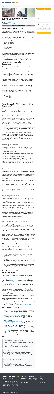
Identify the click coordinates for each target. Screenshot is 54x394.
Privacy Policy (42, 379)
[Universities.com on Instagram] (50, 392)
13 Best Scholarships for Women (34, 379)
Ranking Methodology (24, 382)
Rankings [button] (17, 6)
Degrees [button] (3, 6)
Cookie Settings (42, 382)
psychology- (11, 66)
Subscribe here (5, 372)
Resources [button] (35, 6)
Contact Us (41, 378)
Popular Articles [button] (23, 6)
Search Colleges (23, 378)
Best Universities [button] (10, 6)
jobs (17, 66)
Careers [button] (29, 6)
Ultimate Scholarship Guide (33, 378)
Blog (21, 379)
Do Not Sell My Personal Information (45, 383)
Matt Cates (9, 22)
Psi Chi (5, 330)
